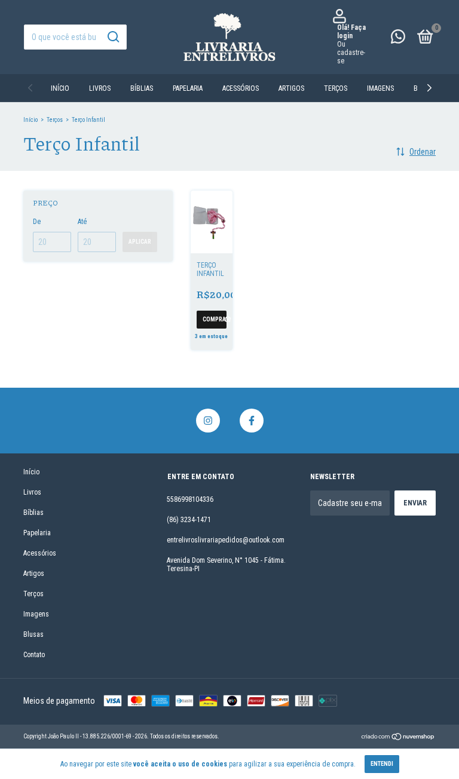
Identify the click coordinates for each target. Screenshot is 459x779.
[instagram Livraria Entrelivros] (208, 421)
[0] (423, 39)
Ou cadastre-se (351, 52)
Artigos (291, 88)
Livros (100, 88)
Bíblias (141, 88)
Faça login (351, 31)
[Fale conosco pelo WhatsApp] (398, 39)
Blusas (33, 634)
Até (82, 221)
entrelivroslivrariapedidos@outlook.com (225, 540)
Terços (335, 88)
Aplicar (139, 241)
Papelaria (188, 88)
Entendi (382, 763)
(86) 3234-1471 (189, 520)
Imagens (380, 88)
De (37, 221)
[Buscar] (113, 37)
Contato (34, 655)
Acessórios (240, 88)
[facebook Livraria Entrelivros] (252, 421)
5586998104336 (190, 499)
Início (60, 88)
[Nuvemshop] (398, 738)
